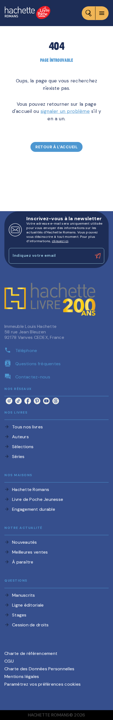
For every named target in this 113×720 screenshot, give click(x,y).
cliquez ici (60, 241)
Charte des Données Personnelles (39, 669)
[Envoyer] (97, 256)
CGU (9, 661)
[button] (56, 147)
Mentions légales (21, 676)
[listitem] (9, 401)
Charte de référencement (30, 653)
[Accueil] (27, 13)
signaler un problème (65, 111)
